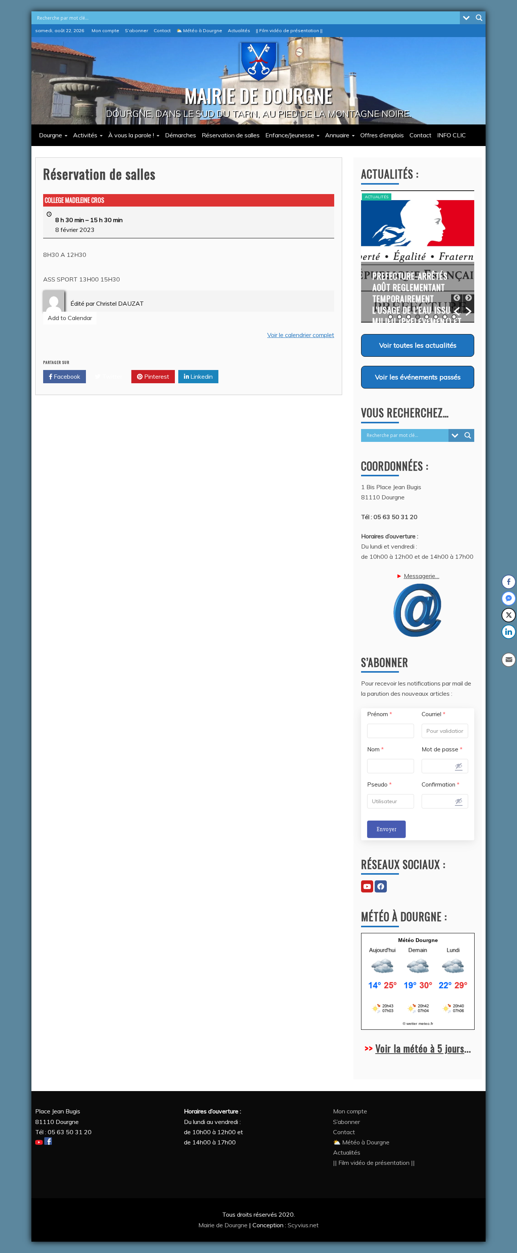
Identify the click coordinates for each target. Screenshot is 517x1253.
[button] (456, 303)
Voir (417, 345)
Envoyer (386, 829)
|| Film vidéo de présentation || (289, 30)
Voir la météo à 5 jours (419, 1048)
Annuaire (337, 135)
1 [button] (390, 316)
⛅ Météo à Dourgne (199, 30)
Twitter (111, 376)
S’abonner (136, 30)
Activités (85, 135)
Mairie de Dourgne (223, 1225)
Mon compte (105, 30)
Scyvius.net (303, 1225)
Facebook (66, 376)
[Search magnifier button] (479, 17)
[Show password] (458, 766)
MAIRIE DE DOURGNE (258, 95)
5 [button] (426, 316)
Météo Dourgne (418, 940)
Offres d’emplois (382, 135)
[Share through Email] (508, 660)
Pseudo (379, 784)
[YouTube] (367, 886)
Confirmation (440, 784)
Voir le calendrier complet (300, 335)
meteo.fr (426, 1023)
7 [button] (444, 316)
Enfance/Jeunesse (289, 135)
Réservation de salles (231, 135)
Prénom (379, 714)
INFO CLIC (451, 135)
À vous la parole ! (131, 135)
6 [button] (435, 316)
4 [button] (417, 316)
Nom (375, 749)
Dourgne (50, 135)
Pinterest (156, 376)
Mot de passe (442, 749)
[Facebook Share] (508, 582)
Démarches (180, 135)
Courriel (433, 714)
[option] (417, 256)
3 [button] (408, 316)
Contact (162, 30)
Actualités (239, 30)
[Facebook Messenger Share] (508, 598)
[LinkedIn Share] (508, 632)
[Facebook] (381, 886)
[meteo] (418, 1012)
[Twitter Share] (508, 615)
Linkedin (201, 376)
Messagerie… (421, 576)
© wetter (410, 1023)
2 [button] (399, 316)
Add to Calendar (70, 318)
